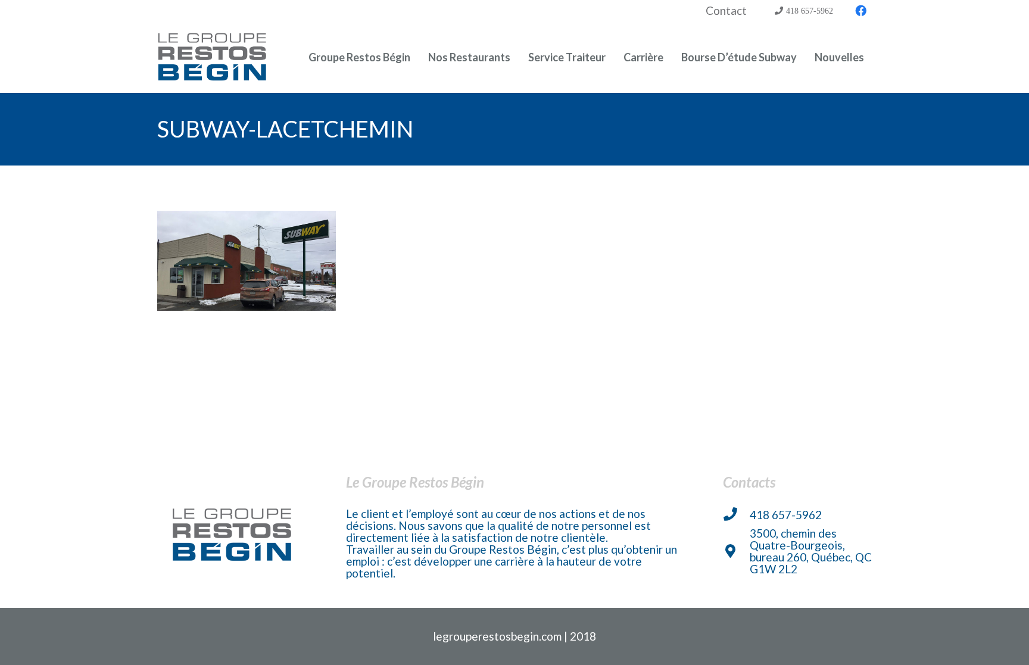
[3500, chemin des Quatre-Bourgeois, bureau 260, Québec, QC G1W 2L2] (736, 551)
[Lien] (212, 57)
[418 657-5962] (736, 515)
